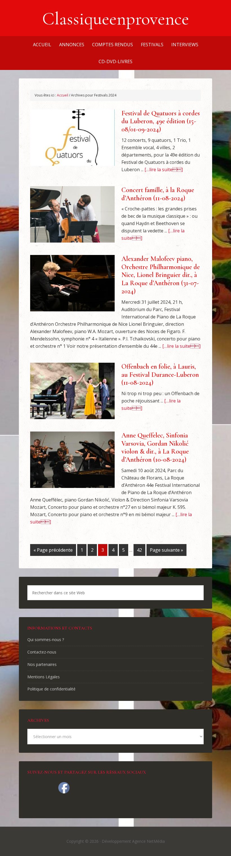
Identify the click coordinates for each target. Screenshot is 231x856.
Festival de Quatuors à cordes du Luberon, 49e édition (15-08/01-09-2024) (160, 121)
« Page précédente (53, 550)
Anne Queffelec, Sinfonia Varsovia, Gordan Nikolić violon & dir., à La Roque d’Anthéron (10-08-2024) (155, 447)
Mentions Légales (43, 676)
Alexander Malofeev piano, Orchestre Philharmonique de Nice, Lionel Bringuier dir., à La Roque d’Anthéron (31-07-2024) (160, 275)
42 (139, 550)
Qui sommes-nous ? (45, 639)
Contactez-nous (41, 652)
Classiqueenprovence (115, 18)
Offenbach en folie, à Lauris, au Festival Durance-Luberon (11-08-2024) (160, 374)
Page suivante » (166, 550)
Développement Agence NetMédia (133, 841)
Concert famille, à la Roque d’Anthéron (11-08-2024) (157, 194)
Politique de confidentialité (51, 689)
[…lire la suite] (164, 169)
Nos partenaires (42, 664)
